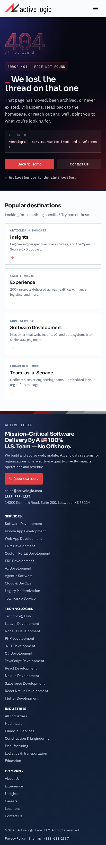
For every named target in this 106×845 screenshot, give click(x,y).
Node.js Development (22, 631)
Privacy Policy (15, 838)
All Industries (16, 716)
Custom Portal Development (27, 553)
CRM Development (20, 546)
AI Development (18, 568)
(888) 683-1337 (17, 496)
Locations (13, 808)
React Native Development (26, 691)
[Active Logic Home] (28, 8)
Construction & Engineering (27, 738)
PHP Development (19, 638)
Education (13, 760)
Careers (11, 801)
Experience (14, 786)
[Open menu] (95, 8)
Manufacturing (16, 746)
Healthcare (14, 723)
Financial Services (19, 731)
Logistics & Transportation (26, 753)
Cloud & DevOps (18, 583)
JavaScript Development (24, 660)
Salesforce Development (25, 683)
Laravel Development (22, 623)
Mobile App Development (25, 531)
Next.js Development (22, 675)
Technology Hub (18, 616)
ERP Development (19, 561)
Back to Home (29, 164)
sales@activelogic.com (23, 490)
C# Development (18, 653)
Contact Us (79, 164)
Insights (11, 793)
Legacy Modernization (22, 590)
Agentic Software (19, 575)
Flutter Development (22, 698)
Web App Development (23, 538)
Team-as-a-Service (20, 598)
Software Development (23, 523)
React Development (21, 668)
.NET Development (20, 646)
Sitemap (35, 838)
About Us (12, 778)
